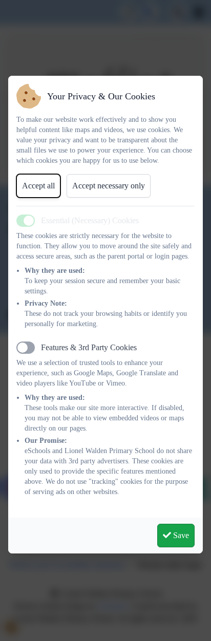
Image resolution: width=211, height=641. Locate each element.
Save (180, 535)
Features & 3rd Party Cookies (89, 347)
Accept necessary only (108, 185)
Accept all (38, 185)
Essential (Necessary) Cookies (90, 220)
